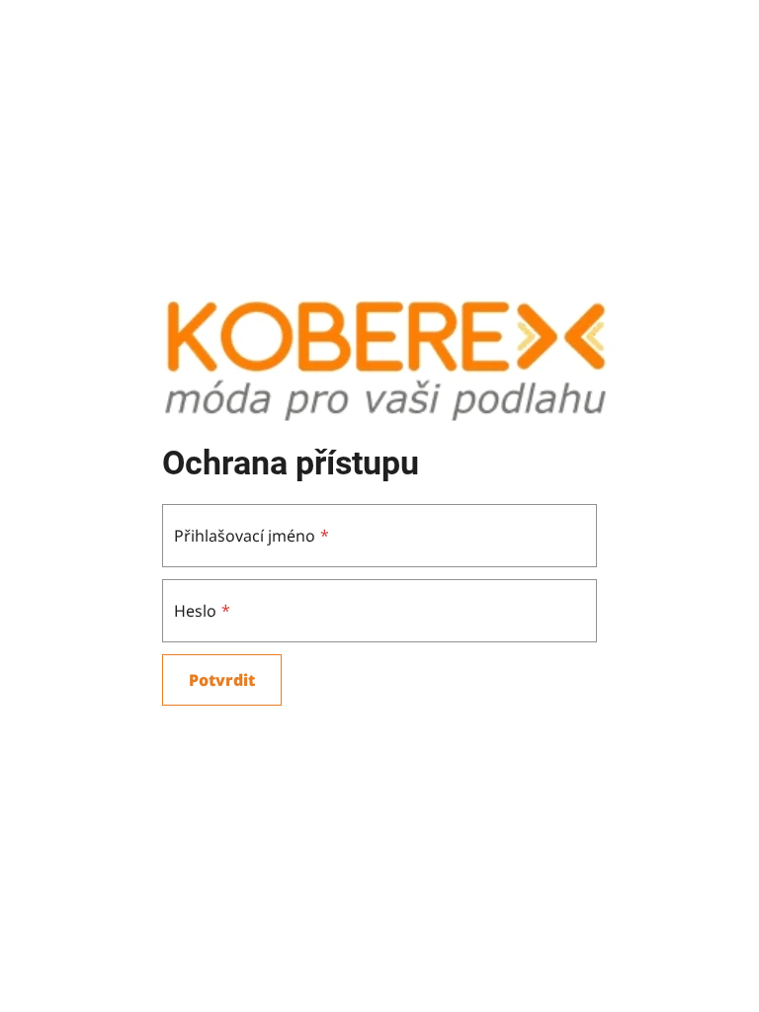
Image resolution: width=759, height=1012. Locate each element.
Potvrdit (222, 680)
